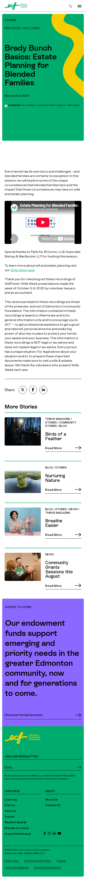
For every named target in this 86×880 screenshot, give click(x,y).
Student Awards (15, 822)
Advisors (10, 810)
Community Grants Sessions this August (35, 550)
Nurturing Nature (17, 463)
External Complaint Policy (37, 860)
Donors (10, 805)
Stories (10, 20)
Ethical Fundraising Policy (47, 867)
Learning (11, 799)
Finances (61, 860)
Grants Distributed (18, 833)
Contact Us (53, 805)
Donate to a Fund (16, 828)
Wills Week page (22, 270)
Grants (9, 816)
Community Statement (17, 867)
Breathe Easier (15, 505)
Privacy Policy (12, 860)
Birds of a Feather (18, 415)
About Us (51, 799)
